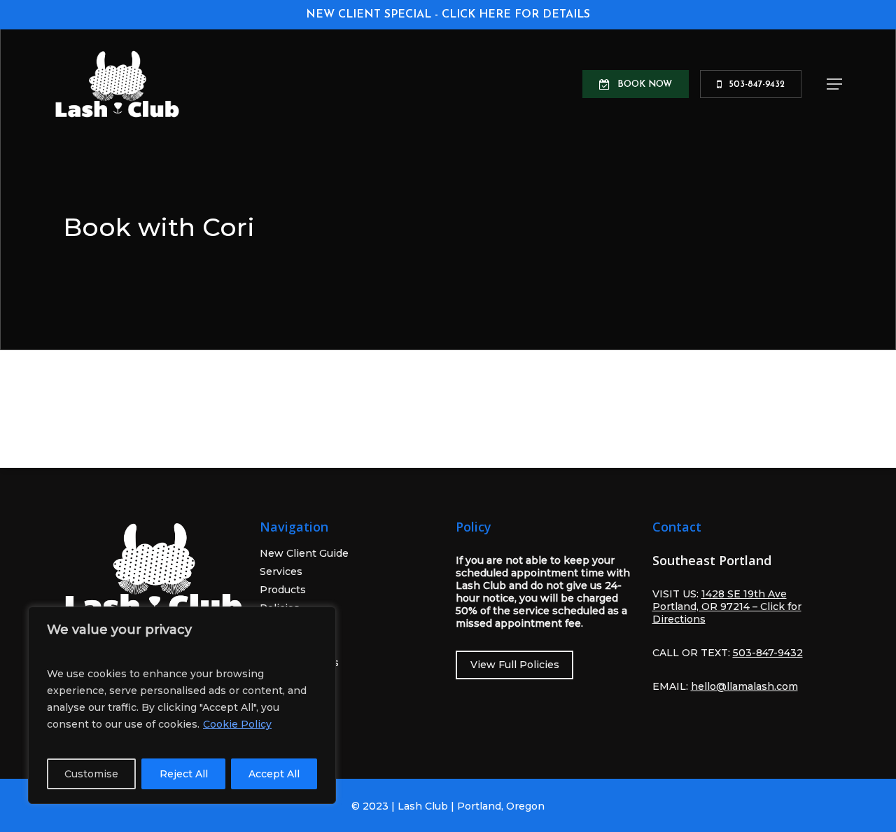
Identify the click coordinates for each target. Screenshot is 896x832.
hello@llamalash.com (744, 686)
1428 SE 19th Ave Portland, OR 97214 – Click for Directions (727, 606)
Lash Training (294, 626)
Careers (279, 680)
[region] (182, 705)
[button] (834, 84)
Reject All (184, 774)
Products (283, 589)
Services (281, 571)
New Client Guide (304, 553)
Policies (280, 608)
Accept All (274, 774)
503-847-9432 (295, 717)
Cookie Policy (237, 724)
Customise (91, 774)
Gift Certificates (299, 662)
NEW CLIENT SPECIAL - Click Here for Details (448, 14)
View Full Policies (514, 664)
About (275, 644)
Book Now (286, 699)
